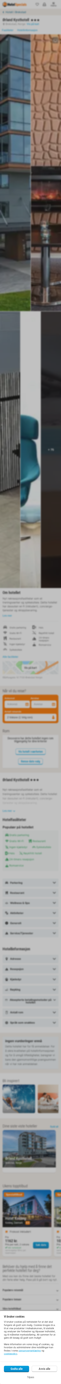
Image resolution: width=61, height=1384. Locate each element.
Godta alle (17, 1368)
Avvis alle (44, 1368)
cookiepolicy (10, 1353)
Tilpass (30, 1377)
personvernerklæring (30, 1350)
